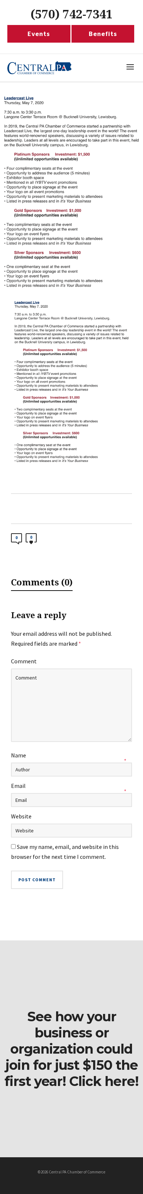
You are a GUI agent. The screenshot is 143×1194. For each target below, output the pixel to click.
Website (21, 816)
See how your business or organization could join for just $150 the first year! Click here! (71, 1048)
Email (18, 785)
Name (18, 755)
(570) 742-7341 (71, 14)
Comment (24, 661)
